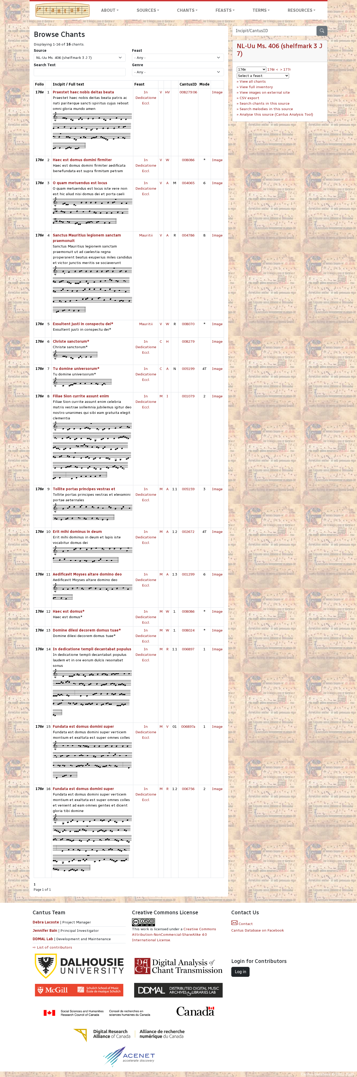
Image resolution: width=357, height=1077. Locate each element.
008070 (188, 324)
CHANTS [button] (185, 10)
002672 (188, 531)
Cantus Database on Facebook (257, 930)
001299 (188, 574)
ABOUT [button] (108, 10)
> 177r (285, 69)
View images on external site (265, 92)
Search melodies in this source (266, 109)
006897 (188, 649)
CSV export (249, 98)
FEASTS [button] (224, 10)
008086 (188, 160)
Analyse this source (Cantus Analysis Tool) (276, 114)
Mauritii (146, 235)
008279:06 (188, 92)
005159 (188, 489)
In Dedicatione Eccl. (145, 97)
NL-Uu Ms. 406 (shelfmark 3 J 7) (280, 49)
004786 (188, 235)
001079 (188, 396)
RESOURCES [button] (300, 10)
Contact (245, 924)
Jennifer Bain (45, 930)
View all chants (253, 81)
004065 (188, 183)
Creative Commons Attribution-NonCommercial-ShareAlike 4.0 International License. (174, 934)
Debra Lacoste (46, 922)
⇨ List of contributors (52, 947)
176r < (272, 69)
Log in (240, 971)
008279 (188, 341)
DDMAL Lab (43, 939)
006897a (188, 726)
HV (167, 92)
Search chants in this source (265, 103)
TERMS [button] (259, 10)
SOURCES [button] (146, 10)
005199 (188, 368)
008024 (188, 630)
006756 (188, 789)
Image (217, 92)
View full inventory (256, 87)
